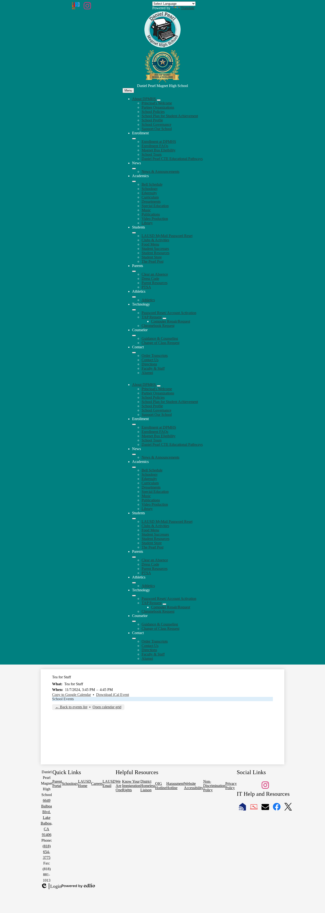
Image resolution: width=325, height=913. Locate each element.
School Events (63, 699)
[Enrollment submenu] (134, 138)
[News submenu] (134, 168)
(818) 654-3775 (47, 852)
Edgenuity (149, 193)
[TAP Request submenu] (164, 318)
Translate (187, 8)
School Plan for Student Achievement (170, 116)
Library (147, 223)
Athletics (148, 300)
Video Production (155, 219)
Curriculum (150, 197)
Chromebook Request (158, 326)
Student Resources (155, 253)
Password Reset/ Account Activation (169, 313)
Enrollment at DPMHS (159, 142)
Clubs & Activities (155, 240)
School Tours (152, 154)
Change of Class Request (160, 343)
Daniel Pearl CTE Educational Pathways (172, 159)
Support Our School (157, 129)
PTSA (146, 287)
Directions (149, 364)
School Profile (152, 120)
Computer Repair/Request (170, 321)
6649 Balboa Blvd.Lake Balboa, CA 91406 (46, 817)
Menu (128, 90)
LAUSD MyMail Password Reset (167, 236)
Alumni (147, 373)
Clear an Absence (155, 274)
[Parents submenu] (134, 271)
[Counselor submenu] (134, 335)
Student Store (152, 257)
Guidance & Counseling (160, 338)
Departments (151, 201)
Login (51, 886)
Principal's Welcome (157, 103)
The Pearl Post (152, 261)
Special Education (155, 206)
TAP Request (152, 317)
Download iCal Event (112, 695)
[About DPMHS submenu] (159, 100)
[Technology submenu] (134, 310)
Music (146, 210)
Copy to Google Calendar (71, 695)
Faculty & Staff (153, 368)
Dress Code (150, 279)
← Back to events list (71, 707)
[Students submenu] (134, 232)
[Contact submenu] (134, 352)
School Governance (156, 124)
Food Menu (150, 244)
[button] (144, 385)
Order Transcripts (155, 356)
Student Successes (155, 249)
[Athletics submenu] (134, 297)
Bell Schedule (152, 184)
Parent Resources (154, 283)
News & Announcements (160, 172)
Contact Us (150, 360)
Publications (151, 214)
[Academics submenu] (134, 181)
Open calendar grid (107, 707)
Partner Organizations (158, 107)
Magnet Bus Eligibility (159, 150)
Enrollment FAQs (155, 146)
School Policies (153, 112)
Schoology (150, 189)
